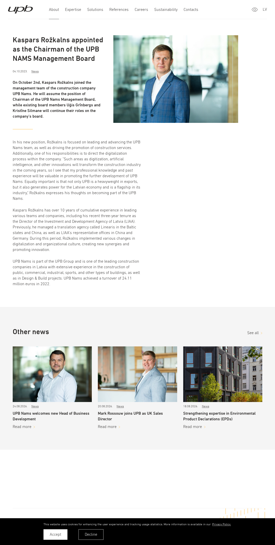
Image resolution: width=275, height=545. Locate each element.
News (35, 71)
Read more (22, 426)
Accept (55, 534)
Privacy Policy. (221, 524)
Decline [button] (91, 534)
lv (265, 9)
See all (253, 333)
